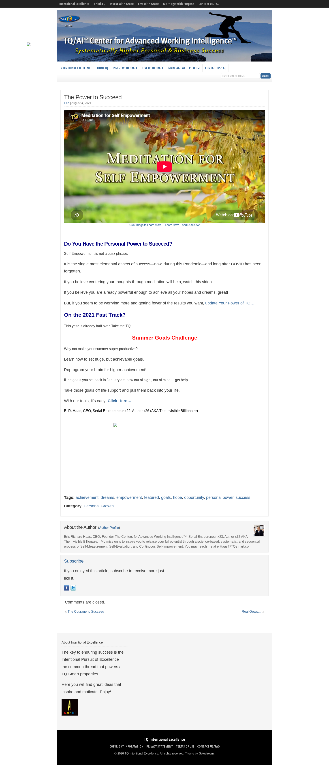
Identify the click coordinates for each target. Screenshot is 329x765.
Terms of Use (185, 746)
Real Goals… (251, 611)
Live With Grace (148, 4)
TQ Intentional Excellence (164, 739)
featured (151, 497)
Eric (66, 103)
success (243, 497)
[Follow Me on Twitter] (73, 588)
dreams (107, 497)
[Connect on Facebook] (66, 588)
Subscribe (73, 561)
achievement (87, 497)
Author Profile (109, 527)
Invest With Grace (122, 4)
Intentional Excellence (74, 4)
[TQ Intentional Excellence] (164, 60)
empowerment (129, 497)
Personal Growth (99, 506)
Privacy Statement (159, 746)
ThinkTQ (99, 4)
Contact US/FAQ (209, 4)
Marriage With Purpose (178, 4)
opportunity (194, 497)
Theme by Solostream (199, 753)
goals (166, 497)
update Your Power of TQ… (229, 303)
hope (177, 497)
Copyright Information (126, 746)
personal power (219, 497)
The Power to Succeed (93, 97)
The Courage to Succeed (86, 611)
